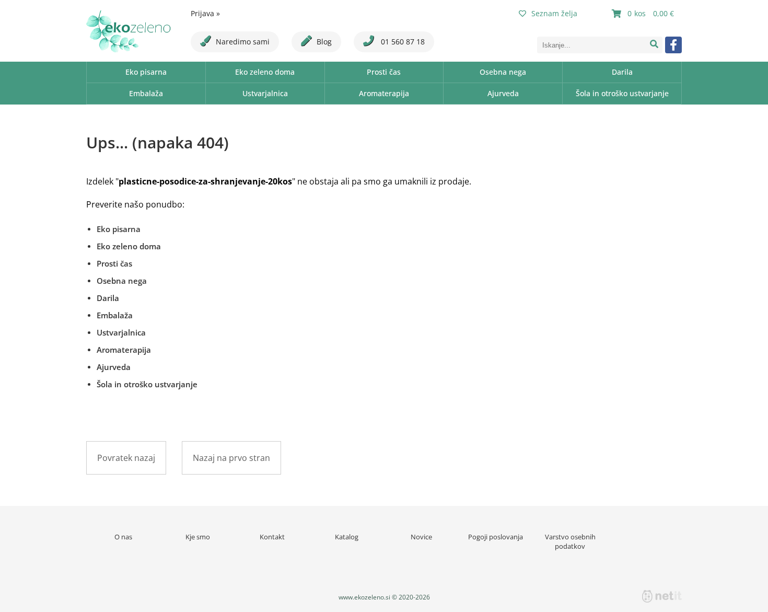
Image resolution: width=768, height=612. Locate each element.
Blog (324, 42)
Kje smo (197, 536)
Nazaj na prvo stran (231, 458)
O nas (123, 536)
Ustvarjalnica (265, 93)
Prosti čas (384, 72)
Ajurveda (503, 93)
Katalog (346, 536)
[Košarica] (644, 13)
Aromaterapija (384, 93)
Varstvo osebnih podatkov (570, 541)
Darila (622, 72)
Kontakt (272, 536)
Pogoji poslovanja (495, 536)
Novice (421, 536)
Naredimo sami (243, 42)
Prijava (205, 13)
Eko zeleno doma (265, 72)
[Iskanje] (654, 45)
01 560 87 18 (402, 42)
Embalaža (146, 93)
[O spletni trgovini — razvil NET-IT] (662, 596)
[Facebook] (673, 45)
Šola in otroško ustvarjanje (622, 93)
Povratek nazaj (126, 458)
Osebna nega (503, 72)
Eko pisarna (146, 72)
